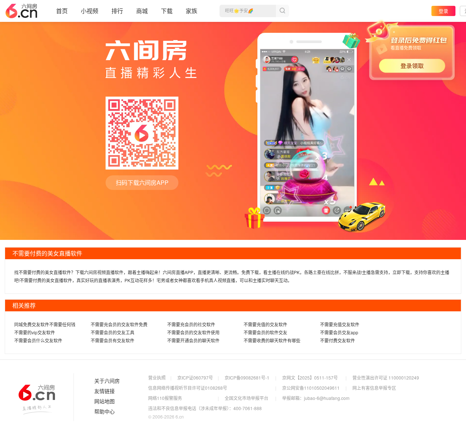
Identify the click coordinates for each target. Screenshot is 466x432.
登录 (443, 10)
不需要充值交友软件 (339, 324)
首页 (62, 11)
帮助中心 (104, 412)
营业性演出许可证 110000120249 (385, 377)
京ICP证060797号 (195, 377)
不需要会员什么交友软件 (38, 340)
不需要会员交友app (339, 332)
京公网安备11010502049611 (311, 388)
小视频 (89, 11)
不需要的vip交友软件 (34, 332)
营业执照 (157, 377)
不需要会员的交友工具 (112, 332)
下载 (167, 11)
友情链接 (104, 391)
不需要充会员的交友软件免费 (119, 324)
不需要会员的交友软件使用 (193, 332)
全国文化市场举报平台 (246, 398)
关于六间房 (107, 381)
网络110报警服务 (165, 398)
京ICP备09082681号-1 (247, 377)
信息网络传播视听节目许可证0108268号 (187, 388)
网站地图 (104, 401)
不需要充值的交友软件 (265, 324)
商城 (142, 11)
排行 (117, 11)
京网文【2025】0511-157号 (310, 377)
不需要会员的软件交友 (265, 332)
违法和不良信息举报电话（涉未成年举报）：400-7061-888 (205, 408)
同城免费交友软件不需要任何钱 (44, 324)
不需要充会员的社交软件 (191, 324)
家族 (191, 11)
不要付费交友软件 (337, 340)
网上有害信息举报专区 (374, 388)
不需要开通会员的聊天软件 (193, 340)
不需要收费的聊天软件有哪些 (272, 340)
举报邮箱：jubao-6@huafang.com (316, 398)
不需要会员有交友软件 (112, 340)
